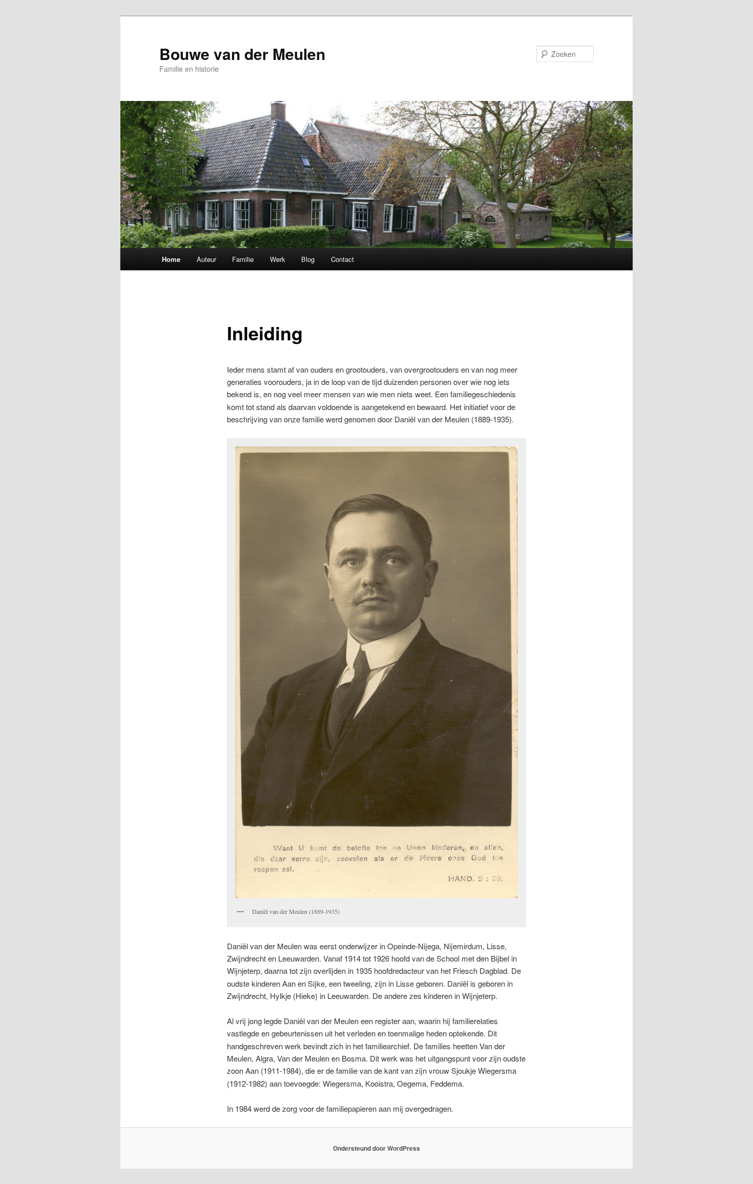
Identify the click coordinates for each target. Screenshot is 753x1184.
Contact (342, 259)
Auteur (206, 259)
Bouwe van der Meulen (242, 54)
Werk (277, 259)
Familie (243, 259)
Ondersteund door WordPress (376, 1148)
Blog (308, 259)
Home (171, 259)
